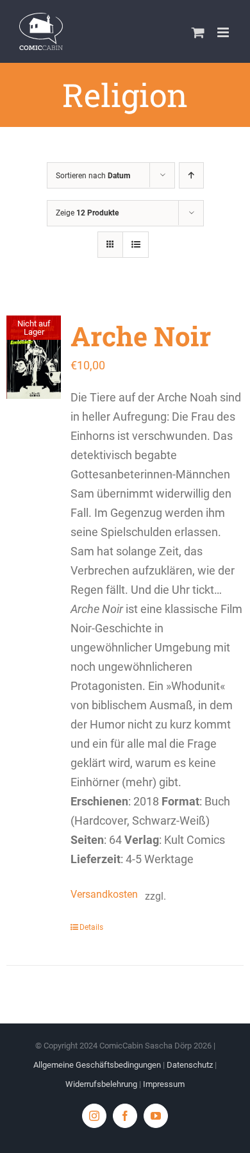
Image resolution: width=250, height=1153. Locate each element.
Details (91, 927)
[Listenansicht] (135, 244)
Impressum (164, 1084)
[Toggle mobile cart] (198, 32)
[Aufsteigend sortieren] (191, 175)
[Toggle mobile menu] (224, 32)
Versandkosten (102, 894)
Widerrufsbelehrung (101, 1084)
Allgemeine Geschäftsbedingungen (97, 1065)
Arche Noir (141, 335)
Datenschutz (190, 1065)
